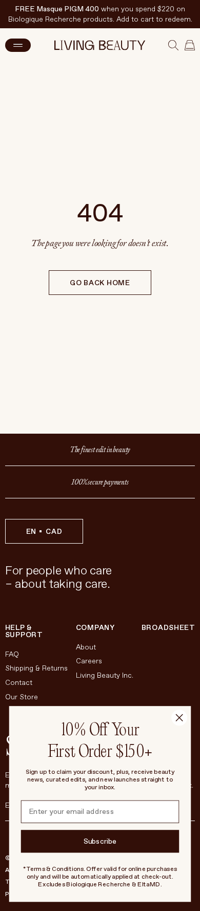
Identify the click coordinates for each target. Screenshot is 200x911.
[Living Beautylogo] (100, 45)
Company (95, 627)
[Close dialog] (179, 718)
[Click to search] (173, 45)
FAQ (12, 654)
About (86, 647)
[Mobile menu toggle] (18, 45)
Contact (18, 682)
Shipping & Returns (36, 668)
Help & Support (24, 631)
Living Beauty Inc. (104, 675)
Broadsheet (168, 627)
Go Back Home (100, 282)
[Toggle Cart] (190, 45)
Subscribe (100, 841)
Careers (89, 661)
